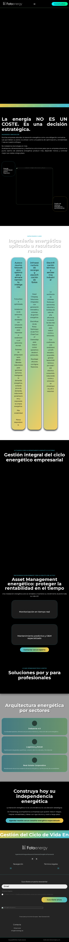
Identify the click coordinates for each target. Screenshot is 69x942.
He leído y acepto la (28, 894)
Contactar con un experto (34, 650)
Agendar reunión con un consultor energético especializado (34, 820)
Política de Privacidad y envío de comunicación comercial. (34, 894)
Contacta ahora (59, 4)
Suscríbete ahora (54, 900)
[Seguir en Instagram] (32, 858)
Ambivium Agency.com (54, 939)
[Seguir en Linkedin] (36, 858)
